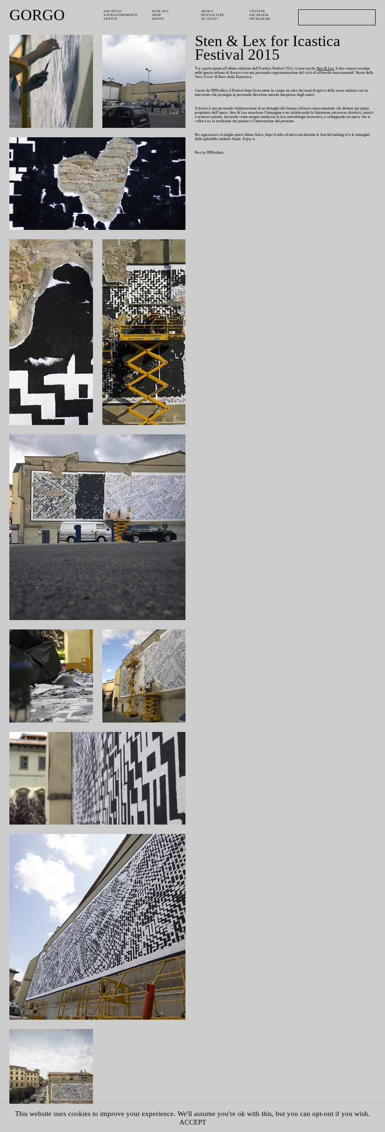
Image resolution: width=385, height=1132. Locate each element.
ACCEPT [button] (192, 1122)
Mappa (158, 19)
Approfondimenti (120, 15)
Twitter (257, 11)
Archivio (112, 11)
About (207, 11)
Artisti (110, 19)
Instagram (259, 19)
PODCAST (160, 11)
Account (210, 19)
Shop (157, 15)
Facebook (259, 15)
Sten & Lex (325, 68)
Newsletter (212, 15)
